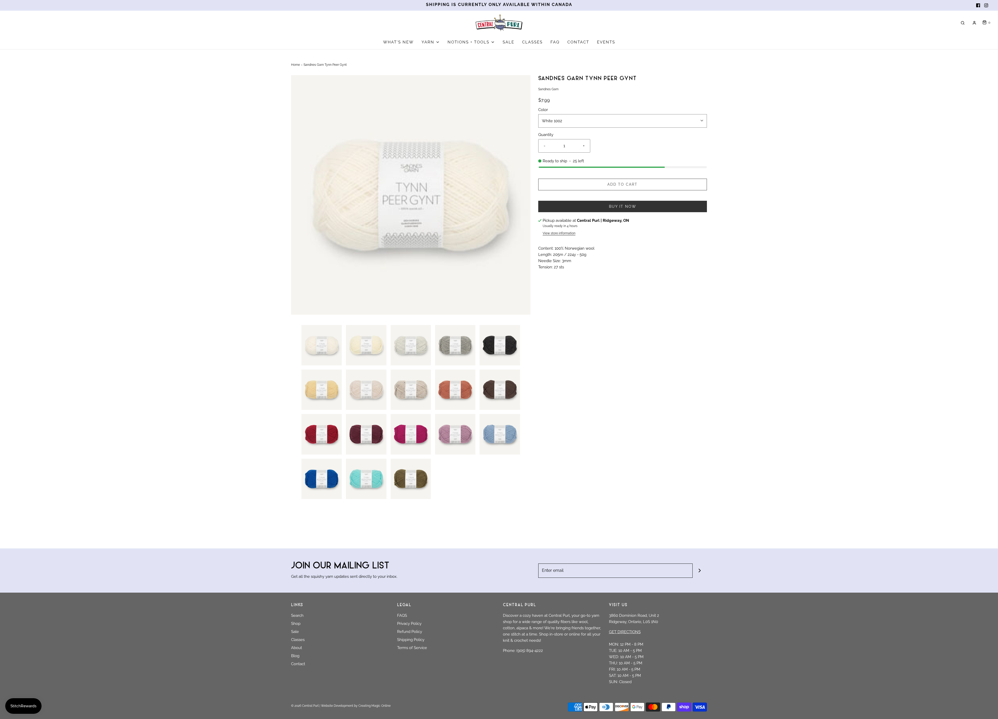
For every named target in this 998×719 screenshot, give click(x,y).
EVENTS (606, 42)
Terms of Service (412, 647)
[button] (321, 345)
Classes (298, 639)
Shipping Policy (410, 639)
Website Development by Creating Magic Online (356, 706)
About (296, 647)
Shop (295, 623)
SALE (508, 42)
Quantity (545, 134)
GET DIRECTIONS (625, 632)
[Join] (700, 570)
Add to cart (622, 184)
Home (295, 65)
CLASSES (532, 42)
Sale (295, 631)
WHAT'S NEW (398, 42)
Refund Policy (409, 631)
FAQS (402, 615)
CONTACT (578, 42)
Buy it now (622, 206)
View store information (559, 233)
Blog (295, 655)
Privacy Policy (409, 623)
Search (297, 615)
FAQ (555, 42)
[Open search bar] (962, 22)
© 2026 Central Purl (305, 706)
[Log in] (974, 23)
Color (543, 109)
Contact (298, 664)
